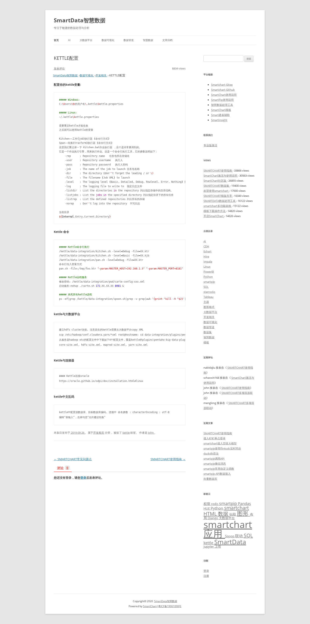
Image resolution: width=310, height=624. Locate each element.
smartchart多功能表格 (218, 206)
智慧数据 (148, 40)
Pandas (244, 503)
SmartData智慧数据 (79, 20)
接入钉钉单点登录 (214, 438)
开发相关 (98, 433)
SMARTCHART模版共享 (218, 196)
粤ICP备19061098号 (169, 606)
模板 (206, 342)
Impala (208, 261)
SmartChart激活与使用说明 (221, 175)
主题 (206, 302)
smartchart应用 (228, 529)
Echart (208, 251)
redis (215, 504)
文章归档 (167, 40)
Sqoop (230, 536)
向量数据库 (210, 479)
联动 (239, 535)
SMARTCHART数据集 (217, 186)
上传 (218, 546)
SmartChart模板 (221, 110)
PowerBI (209, 271)
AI (69, 40)
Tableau (208, 297)
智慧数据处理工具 (222, 105)
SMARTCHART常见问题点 (73, 459)
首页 (56, 40)
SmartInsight (219, 120)
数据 (223, 513)
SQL (206, 287)
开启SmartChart (214, 216)
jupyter (209, 546)
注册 (206, 576)
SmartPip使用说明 (222, 100)
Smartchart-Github (223, 90)
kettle (126, 433)
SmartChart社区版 (215, 181)
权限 (207, 503)
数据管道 (129, 40)
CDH (206, 246)
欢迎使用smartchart (216, 191)
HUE (207, 508)
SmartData (230, 541)
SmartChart (150, 606)
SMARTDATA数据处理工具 (220, 201)
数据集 (208, 332)
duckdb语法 (211, 453)
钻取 (233, 514)
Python (208, 277)
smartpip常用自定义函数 (219, 469)
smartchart (236, 508)
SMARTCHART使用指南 (168, 459)
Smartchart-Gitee (222, 85)
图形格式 (209, 307)
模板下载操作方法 (215, 211)
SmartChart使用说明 (224, 95)
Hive (206, 256)
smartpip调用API (214, 458)
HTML (211, 514)
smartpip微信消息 (215, 463)
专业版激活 (210, 145)
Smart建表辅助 (220, 115)
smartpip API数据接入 (217, 474)
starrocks (209, 292)
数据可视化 (108, 40)
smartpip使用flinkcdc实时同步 (222, 448)
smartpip (209, 282)
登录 (83, 478)
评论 (62, 468)
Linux (207, 266)
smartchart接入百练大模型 (220, 443)
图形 (243, 513)
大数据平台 (86, 40)
